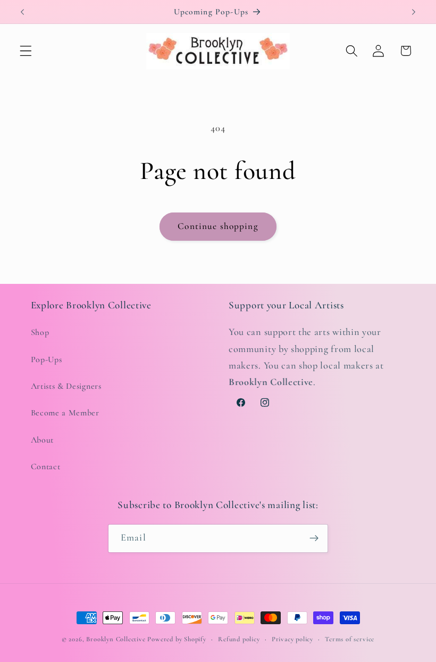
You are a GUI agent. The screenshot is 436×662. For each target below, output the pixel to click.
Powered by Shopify (176, 639)
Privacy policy (292, 639)
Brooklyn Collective (115, 639)
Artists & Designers (66, 386)
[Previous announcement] (22, 11)
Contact (46, 466)
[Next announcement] (413, 11)
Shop (40, 332)
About (42, 440)
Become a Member (65, 412)
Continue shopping (218, 226)
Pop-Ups (46, 359)
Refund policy (238, 639)
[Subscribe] (314, 538)
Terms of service (349, 639)
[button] (25, 50)
